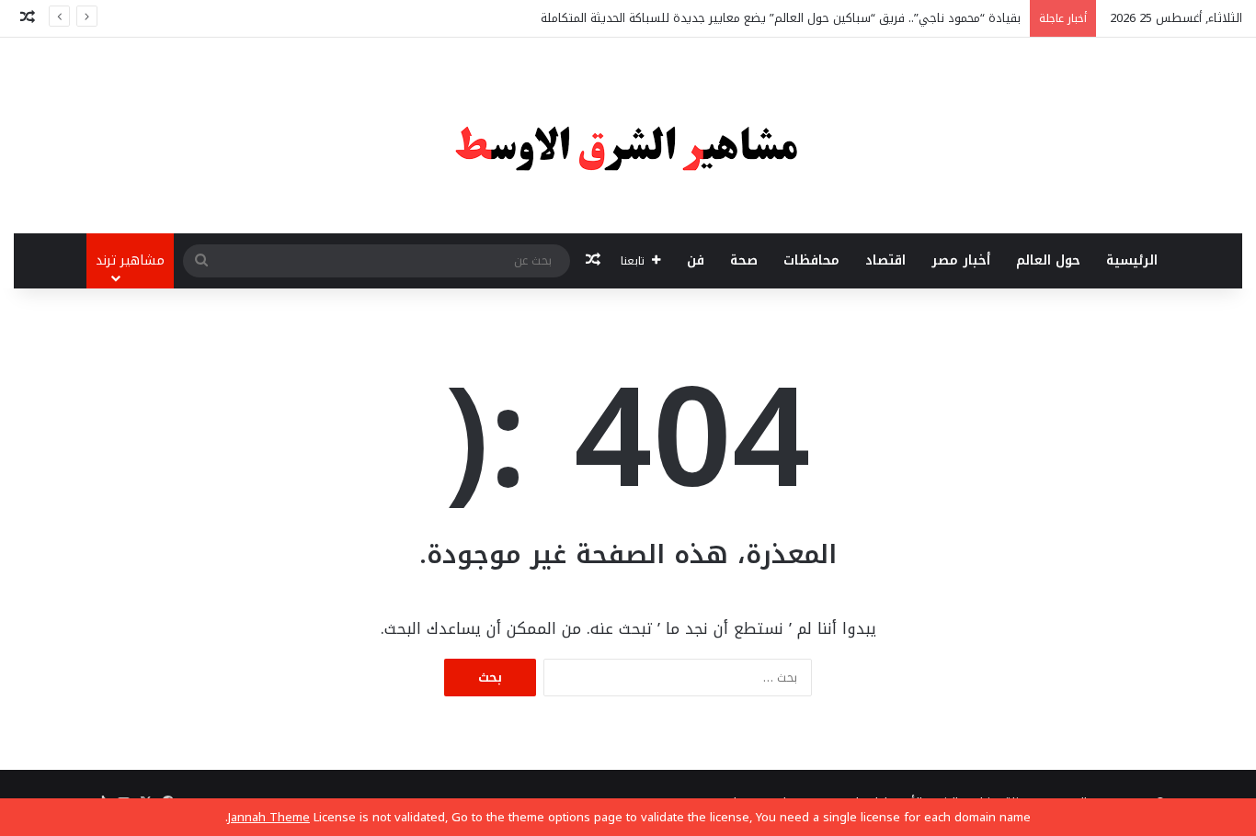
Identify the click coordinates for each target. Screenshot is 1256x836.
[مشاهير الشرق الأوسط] (628, 135)
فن (695, 260)
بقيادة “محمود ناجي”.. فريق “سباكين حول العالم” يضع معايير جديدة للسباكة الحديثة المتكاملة (781, 17)
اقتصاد (885, 260)
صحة (744, 260)
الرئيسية (1132, 260)
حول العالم (1048, 260)
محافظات (811, 260)
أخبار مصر (960, 260)
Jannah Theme (269, 817)
